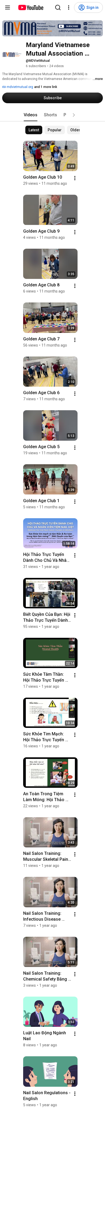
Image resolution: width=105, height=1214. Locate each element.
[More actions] (74, 178)
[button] (73, 115)
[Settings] (68, 7)
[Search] (58, 7)
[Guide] (7, 7)
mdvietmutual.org (19, 87)
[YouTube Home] (30, 7)
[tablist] (52, 115)
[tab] (30, 115)
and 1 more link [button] (45, 87)
